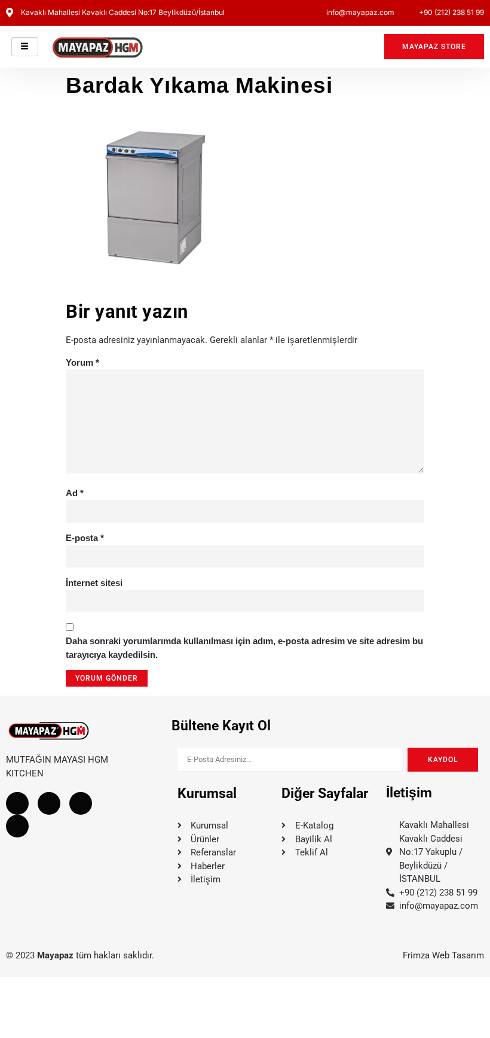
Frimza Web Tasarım (443, 955)
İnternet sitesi (94, 583)
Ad (75, 493)
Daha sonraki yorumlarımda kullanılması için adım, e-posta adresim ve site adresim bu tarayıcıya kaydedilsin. (244, 648)
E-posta (85, 538)
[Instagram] (80, 803)
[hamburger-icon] (24, 46)
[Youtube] (17, 826)
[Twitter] (49, 803)
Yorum (82, 362)
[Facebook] (17, 803)
